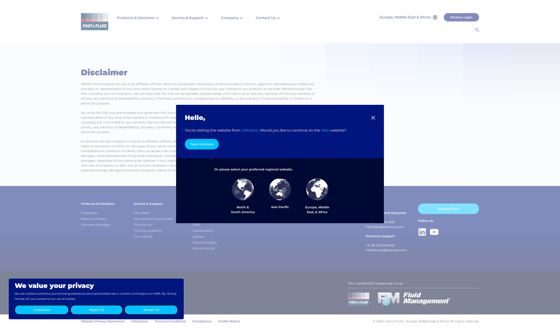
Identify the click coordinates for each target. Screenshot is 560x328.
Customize (41, 310)
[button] (373, 118)
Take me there (202, 144)
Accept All (151, 310)
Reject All (96, 310)
